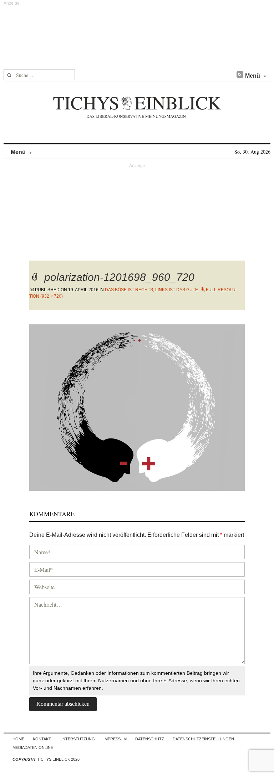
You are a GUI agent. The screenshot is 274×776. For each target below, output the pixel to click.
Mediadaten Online (32, 747)
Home (18, 739)
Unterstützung (77, 739)
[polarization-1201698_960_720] (137, 406)
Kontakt (42, 739)
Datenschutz (149, 739)
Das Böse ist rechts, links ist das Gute (151, 289)
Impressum (115, 739)
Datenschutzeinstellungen (203, 739)
